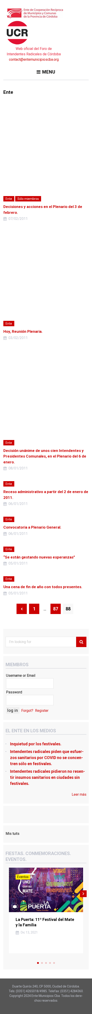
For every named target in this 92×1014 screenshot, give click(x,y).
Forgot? (27, 710)
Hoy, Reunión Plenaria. (23, 331)
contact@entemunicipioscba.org (34, 59)
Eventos (23, 877)
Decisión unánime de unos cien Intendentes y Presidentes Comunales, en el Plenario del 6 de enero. (44, 456)
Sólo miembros (28, 199)
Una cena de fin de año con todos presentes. (42, 587)
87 (55, 609)
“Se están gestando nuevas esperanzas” (39, 557)
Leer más (79, 794)
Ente (9, 199)
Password (14, 692)
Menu (48, 72)
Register (41, 710)
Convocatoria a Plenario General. (32, 527)
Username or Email (20, 675)
